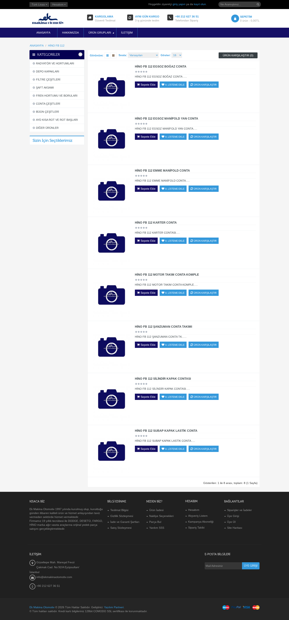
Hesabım (193, 509)
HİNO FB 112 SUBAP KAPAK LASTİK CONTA (166, 430)
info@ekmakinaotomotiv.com (54, 577)
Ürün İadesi (156, 510)
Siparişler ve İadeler (239, 510)
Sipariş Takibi (196, 527)
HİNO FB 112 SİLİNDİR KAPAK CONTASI (163, 378)
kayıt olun (200, 4)
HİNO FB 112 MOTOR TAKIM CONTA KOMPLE (167, 274)
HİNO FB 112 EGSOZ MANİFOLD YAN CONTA (166, 118)
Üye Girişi (233, 516)
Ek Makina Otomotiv (41, 607)
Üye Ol (231, 521)
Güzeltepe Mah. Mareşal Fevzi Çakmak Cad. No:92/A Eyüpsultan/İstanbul (54, 567)
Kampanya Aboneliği (201, 521)
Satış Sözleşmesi (121, 527)
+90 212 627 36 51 (48, 585)
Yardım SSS (156, 527)
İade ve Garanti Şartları (124, 521)
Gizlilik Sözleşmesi (121, 516)
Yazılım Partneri (114, 607)
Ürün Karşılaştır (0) (238, 55)
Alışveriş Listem (198, 515)
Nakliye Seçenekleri (161, 516)
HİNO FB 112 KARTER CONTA (156, 222)
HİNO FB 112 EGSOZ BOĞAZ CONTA (160, 66)
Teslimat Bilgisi (119, 510)
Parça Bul (155, 521)
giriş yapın (179, 4)
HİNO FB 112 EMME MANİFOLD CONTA (162, 170)
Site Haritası (234, 527)
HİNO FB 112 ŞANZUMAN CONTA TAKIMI (163, 326)
